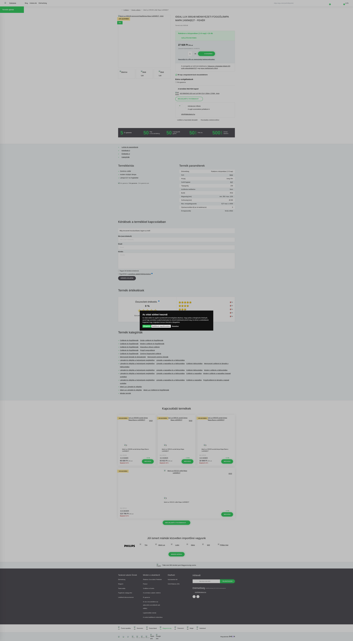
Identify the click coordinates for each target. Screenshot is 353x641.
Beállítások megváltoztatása (161, 326)
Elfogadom (146, 326)
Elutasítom (175, 326)
